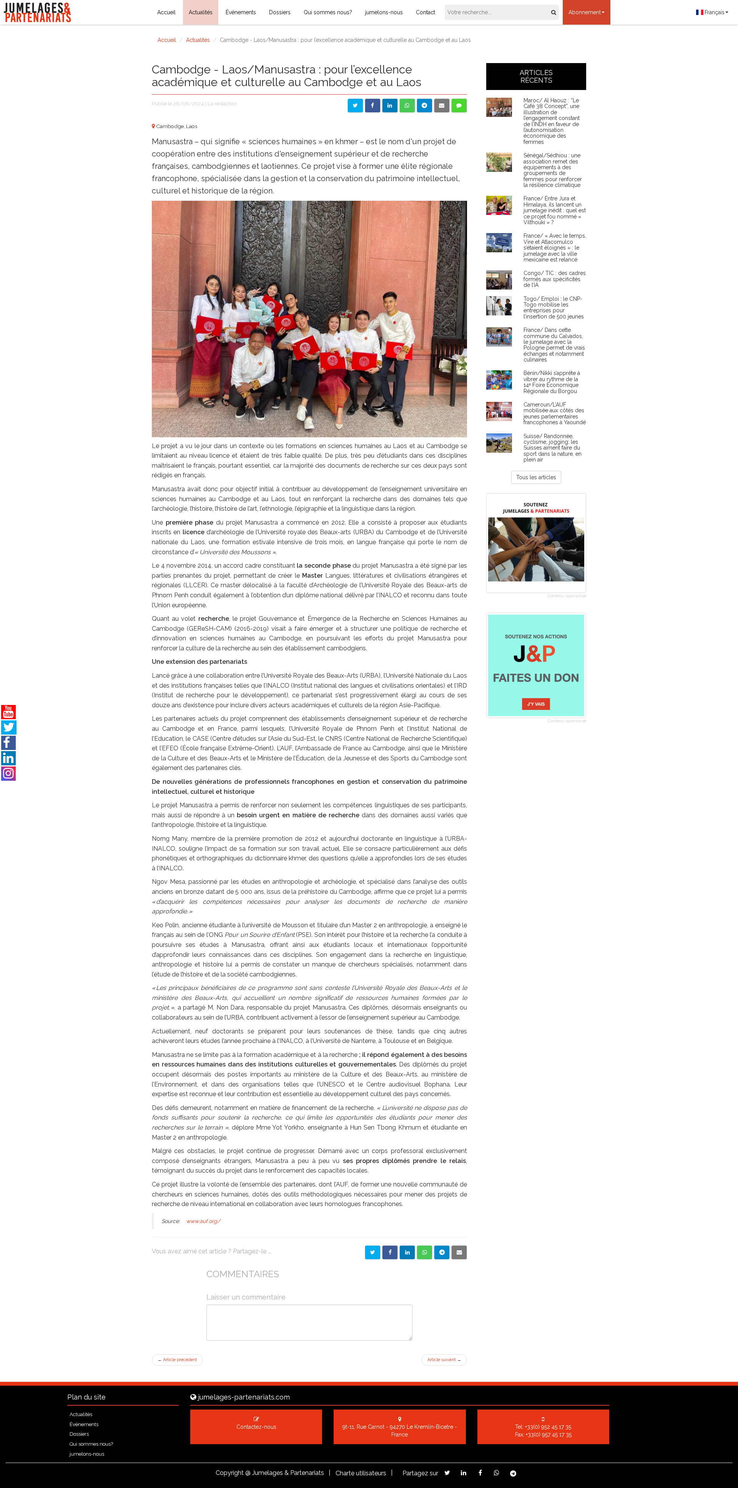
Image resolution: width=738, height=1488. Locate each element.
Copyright (230, 1472)
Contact (425, 12)
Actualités (201, 12)
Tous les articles (536, 477)
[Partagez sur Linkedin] (463, 1473)
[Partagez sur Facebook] (480, 1473)
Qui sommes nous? (328, 12)
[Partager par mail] (442, 105)
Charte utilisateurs (361, 1473)
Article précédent (177, 1359)
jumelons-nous (384, 12)
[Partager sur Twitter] (355, 105)
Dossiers (280, 12)
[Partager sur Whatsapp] (407, 105)
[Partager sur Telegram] (424, 105)
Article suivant (444, 1359)
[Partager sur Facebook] (373, 105)
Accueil (166, 12)
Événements (241, 12)
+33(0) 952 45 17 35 (548, 1427)
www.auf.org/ (203, 1221)
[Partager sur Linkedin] (390, 105)
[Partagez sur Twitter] (447, 1473)
